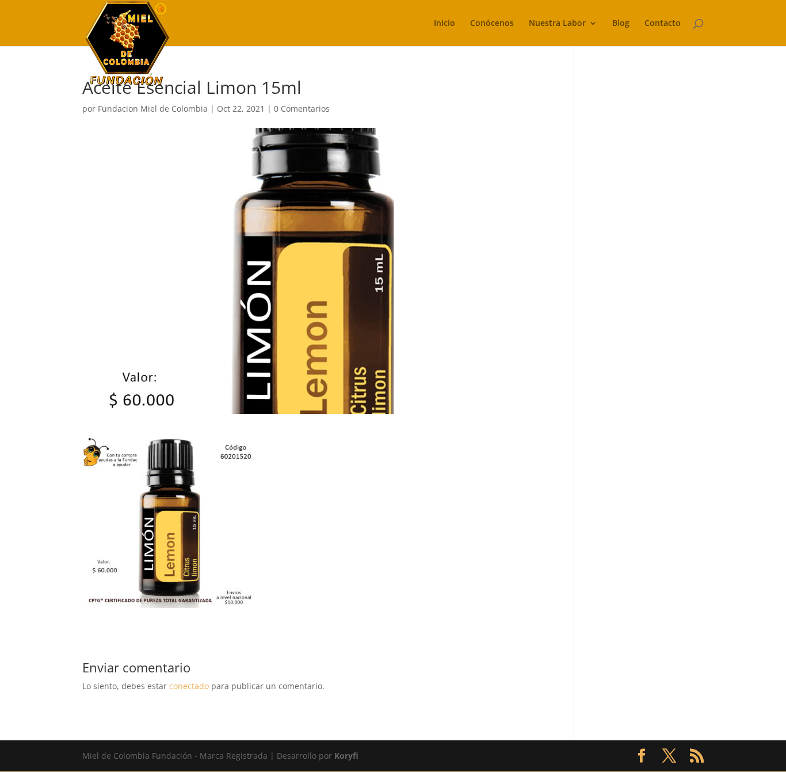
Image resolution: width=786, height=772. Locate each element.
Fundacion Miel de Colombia (153, 108)
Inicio (444, 23)
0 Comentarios (302, 108)
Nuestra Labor (557, 23)
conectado (189, 685)
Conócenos (492, 23)
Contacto (662, 23)
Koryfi (346, 755)
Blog (620, 23)
